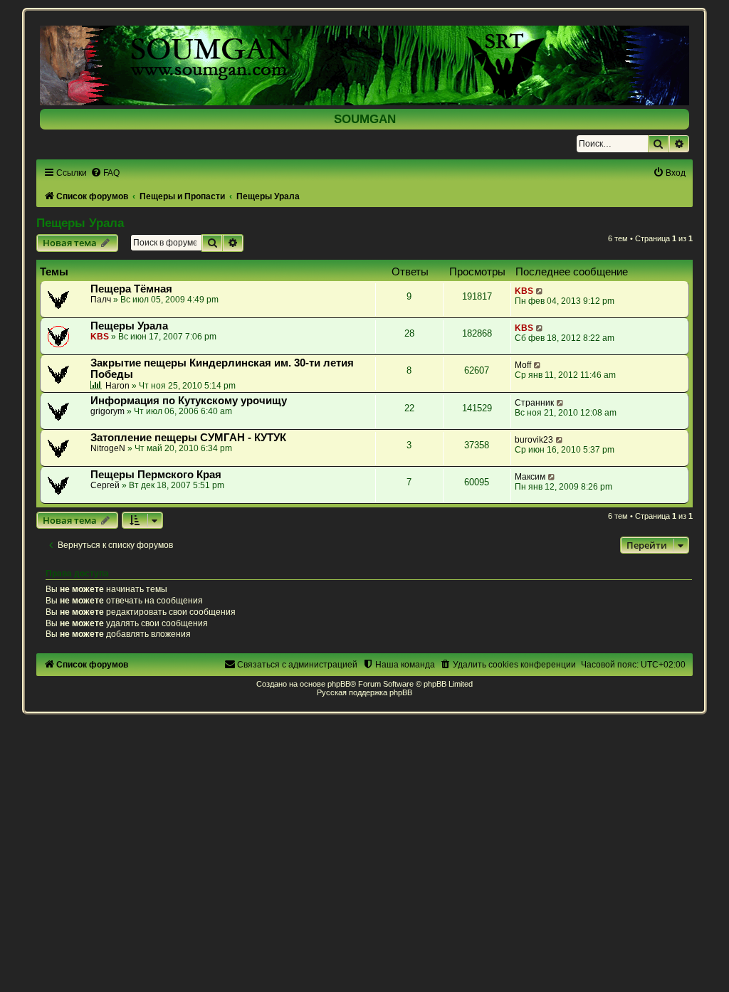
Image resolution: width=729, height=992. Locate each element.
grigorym (107, 411)
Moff (523, 365)
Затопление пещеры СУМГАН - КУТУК (188, 437)
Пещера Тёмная (131, 289)
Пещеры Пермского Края (155, 474)
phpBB (338, 684)
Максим (530, 477)
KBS (524, 291)
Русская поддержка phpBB (364, 692)
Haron (117, 386)
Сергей (105, 485)
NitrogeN (107, 448)
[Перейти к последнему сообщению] (540, 291)
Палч (100, 300)
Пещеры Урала (80, 222)
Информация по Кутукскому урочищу (188, 400)
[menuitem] (105, 173)
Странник (534, 403)
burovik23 (534, 440)
